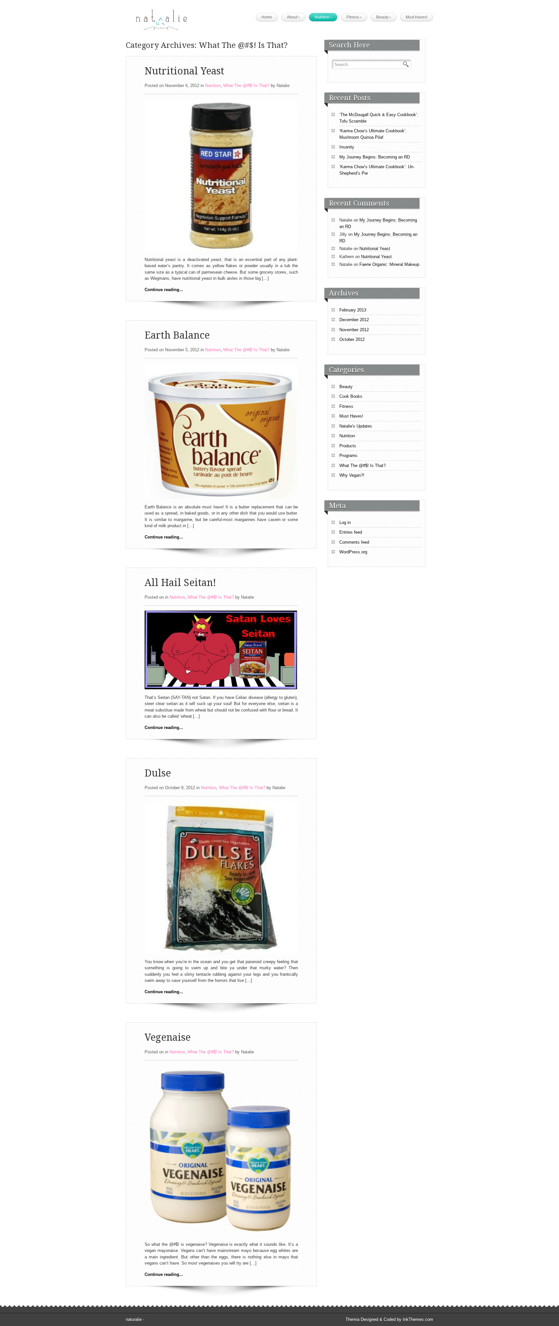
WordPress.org (353, 551)
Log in (345, 522)
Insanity (346, 147)
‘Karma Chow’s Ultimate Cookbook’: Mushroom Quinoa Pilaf (373, 134)
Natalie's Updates (355, 426)
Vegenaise (168, 1037)
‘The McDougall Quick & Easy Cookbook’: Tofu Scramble (378, 118)
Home (266, 17)
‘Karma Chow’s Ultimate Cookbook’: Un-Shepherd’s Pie (376, 170)
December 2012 (354, 319)
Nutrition (323, 17)
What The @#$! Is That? (246, 85)
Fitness (353, 17)
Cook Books (350, 396)
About (293, 17)
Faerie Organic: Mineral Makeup (389, 264)
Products (347, 445)
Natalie (283, 85)
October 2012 (352, 339)
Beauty (383, 17)
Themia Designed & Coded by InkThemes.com (389, 1319)
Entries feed (350, 532)
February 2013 (352, 310)
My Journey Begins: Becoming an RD (374, 157)
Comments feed (354, 542)
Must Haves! (416, 17)
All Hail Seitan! (180, 582)
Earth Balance (177, 335)
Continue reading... (164, 289)
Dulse (158, 773)
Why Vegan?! (351, 475)
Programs (348, 455)
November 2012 (354, 329)
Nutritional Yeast (184, 71)
